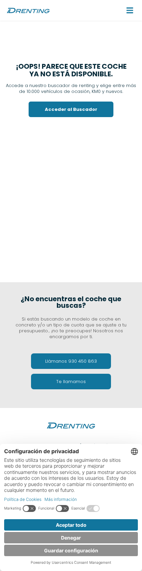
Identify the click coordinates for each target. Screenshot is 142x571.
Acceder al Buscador (71, 109)
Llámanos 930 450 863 (71, 361)
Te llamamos (71, 381)
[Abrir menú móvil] (130, 10)
